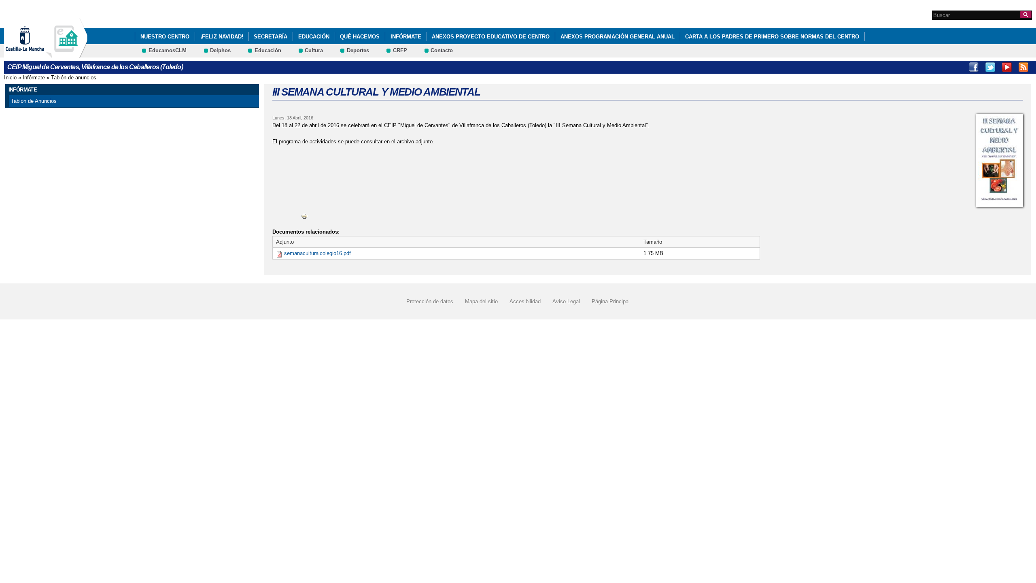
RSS (1023, 67)
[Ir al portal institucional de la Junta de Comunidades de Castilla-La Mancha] (35, 54)
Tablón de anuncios (73, 77)
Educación (313, 37)
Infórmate (406, 37)
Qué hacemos (360, 37)
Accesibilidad (525, 301)
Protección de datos (429, 301)
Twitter (990, 67)
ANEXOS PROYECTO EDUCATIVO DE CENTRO (491, 37)
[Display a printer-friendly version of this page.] (304, 216)
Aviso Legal (566, 301)
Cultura (314, 50)
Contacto (442, 50)
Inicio (10, 77)
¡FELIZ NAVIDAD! (221, 37)
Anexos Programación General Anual (617, 37)
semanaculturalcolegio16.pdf (317, 253)
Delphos (220, 50)
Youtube (1007, 67)
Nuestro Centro (164, 37)
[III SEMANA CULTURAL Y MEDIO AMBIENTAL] (999, 160)
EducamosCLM (168, 50)
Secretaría (270, 37)
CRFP (400, 50)
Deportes (358, 50)
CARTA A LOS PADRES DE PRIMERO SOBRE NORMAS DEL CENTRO (772, 37)
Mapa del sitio (481, 301)
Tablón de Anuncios (34, 101)
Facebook (974, 67)
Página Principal (611, 301)
